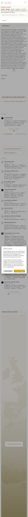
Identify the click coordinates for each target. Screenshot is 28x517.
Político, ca (21, 15)
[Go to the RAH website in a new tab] (2, 2)
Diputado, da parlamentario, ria (9, 15)
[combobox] (14, 20)
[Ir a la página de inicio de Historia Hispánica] (7, 2)
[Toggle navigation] (25, 3)
